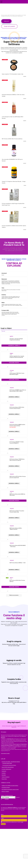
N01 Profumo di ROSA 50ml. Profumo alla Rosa (12, 138)
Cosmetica (3, 296)
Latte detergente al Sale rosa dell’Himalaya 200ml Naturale (12, 117)
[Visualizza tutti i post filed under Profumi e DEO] (23, 313)
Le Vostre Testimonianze (6, 769)
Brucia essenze (4, 289)
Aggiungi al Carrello (14, 396)
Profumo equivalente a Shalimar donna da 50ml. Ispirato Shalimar (14, 226)
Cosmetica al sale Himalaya (6, 283)
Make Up (6, 296)
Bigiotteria (3, 304)
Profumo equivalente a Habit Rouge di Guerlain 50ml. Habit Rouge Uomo (13, 204)
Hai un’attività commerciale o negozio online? (10, 789)
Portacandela (18, 282)
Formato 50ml (17, 313)
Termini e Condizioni (5, 776)
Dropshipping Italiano (6, 787)
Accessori (4, 273)
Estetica (4, 294)
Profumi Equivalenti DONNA (7, 312)
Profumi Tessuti (4, 290)
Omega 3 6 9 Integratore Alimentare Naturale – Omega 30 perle (13, 182)
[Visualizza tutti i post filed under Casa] (24, 289)
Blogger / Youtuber (5, 791)
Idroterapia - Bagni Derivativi (11, 282)
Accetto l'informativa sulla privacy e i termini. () (12, 822)
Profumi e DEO (5, 310)
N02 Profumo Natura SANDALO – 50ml (17, 562)
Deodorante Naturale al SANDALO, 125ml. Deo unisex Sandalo (13, 95)
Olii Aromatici (18, 289)
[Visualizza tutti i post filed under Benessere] (23, 281)
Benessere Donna (16, 281)
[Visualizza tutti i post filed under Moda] (24, 304)
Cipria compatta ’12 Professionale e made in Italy (12, 74)
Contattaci (4, 773)
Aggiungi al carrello (14, 345)
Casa (3, 288)
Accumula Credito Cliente (7, 763)
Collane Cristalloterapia (15, 305)
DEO (2, 312)
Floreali (3, 314)
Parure (11, 305)
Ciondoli (17, 304)
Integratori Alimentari (5, 281)
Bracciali (3, 305)
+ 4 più (11, 371)
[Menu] (1, 1)
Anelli (9, 305)
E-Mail (2, 818)
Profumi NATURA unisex (7, 313)
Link (22, 822)
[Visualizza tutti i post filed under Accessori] (23, 274)
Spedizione (4, 771)
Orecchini (6, 305)
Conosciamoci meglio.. (5, 753)
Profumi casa (9, 289)
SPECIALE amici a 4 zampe (6, 298)
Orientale (13, 313)
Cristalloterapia (17, 280)
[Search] (25, 1)
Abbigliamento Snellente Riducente (10, 304)
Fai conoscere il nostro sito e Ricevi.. (9, 765)
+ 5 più (11, 354)
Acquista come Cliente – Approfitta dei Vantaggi (11, 761)
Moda (3, 302)
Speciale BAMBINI (11, 297)
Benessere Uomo (4, 282)
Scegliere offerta (14, 362)
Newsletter (4, 775)
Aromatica (3, 315)
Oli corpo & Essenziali (11, 280)
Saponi (11, 298)
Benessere (4, 279)
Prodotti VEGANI (15, 296)
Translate (7, 799)
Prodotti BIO (6, 297)
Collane (20, 304)
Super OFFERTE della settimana (8, 767)
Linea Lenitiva (10, 296)
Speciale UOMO (16, 297)
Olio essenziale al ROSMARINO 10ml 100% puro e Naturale (12, 160)
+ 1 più (11, 492)
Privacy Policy (4, 778)
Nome (2, 814)
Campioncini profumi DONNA (8, 314)
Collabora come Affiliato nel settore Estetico (10, 785)
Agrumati (15, 314)
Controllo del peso (11, 281)
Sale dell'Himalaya (4, 280)
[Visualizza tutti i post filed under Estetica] (24, 297)
